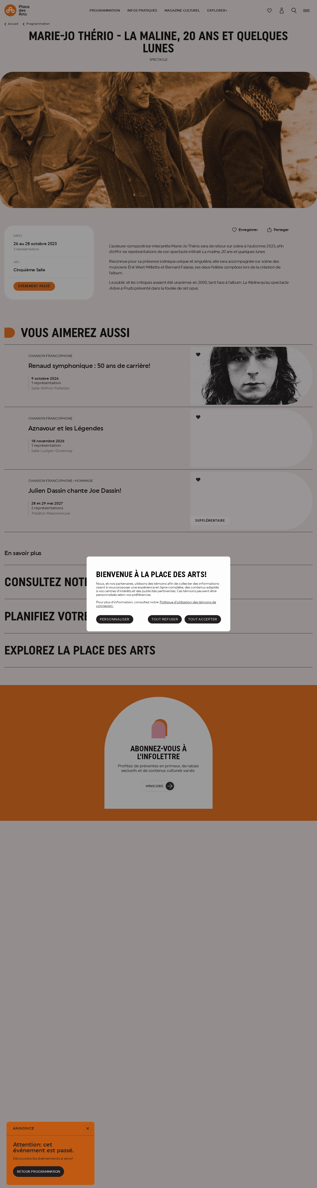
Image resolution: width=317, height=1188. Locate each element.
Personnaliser (114, 619)
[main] (158, 594)
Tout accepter (202, 619)
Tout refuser (165, 619)
